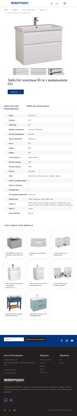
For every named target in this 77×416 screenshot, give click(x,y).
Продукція (15, 10)
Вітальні (42, 363)
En (11, 400)
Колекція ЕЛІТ (43, 10)
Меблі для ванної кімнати (28, 10)
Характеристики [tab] (11, 105)
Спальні (42, 366)
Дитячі (42, 369)
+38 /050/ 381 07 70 (10, 373)
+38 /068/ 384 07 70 (10, 370)
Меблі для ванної (45, 360)
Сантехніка (43, 372)
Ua (6, 400)
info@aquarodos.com (10, 360)
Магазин (62, 363)
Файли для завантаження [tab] (38, 105)
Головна (6, 10)
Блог (61, 360)
